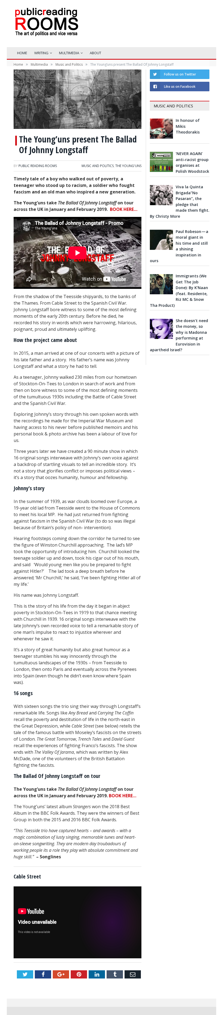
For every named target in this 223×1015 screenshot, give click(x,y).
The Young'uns (128, 165)
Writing (41, 52)
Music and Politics (98, 165)
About (95, 52)
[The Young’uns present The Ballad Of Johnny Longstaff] (77, 99)
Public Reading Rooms (37, 165)
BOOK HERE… (123, 209)
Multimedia (69, 52)
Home (22, 52)
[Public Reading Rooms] (46, 26)
